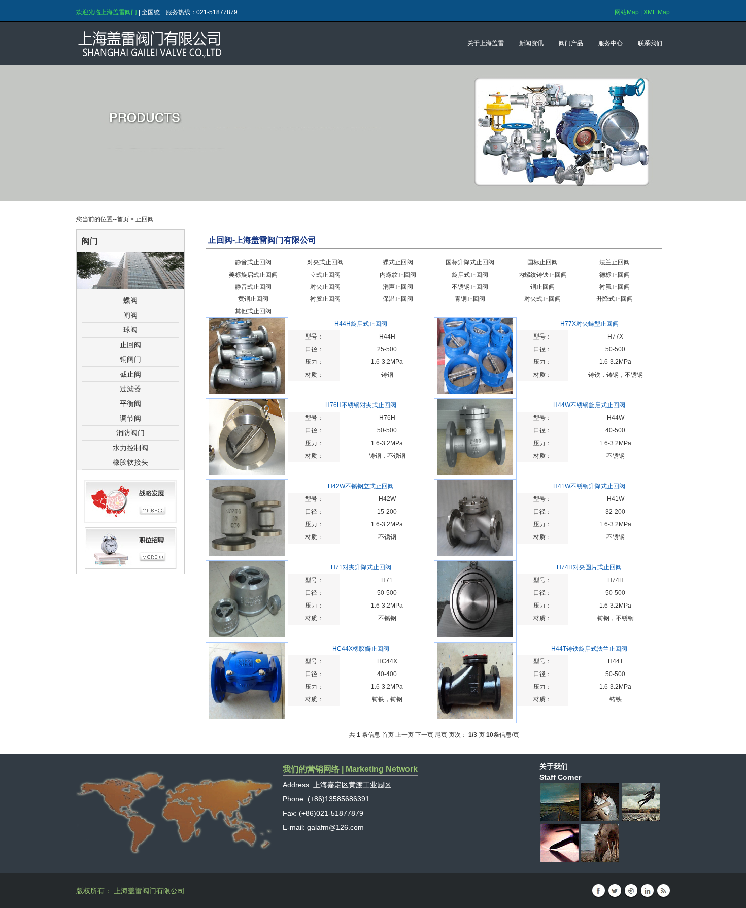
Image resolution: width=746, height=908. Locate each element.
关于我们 (553, 766)
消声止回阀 (398, 286)
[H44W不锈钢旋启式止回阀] (475, 473)
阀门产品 (571, 43)
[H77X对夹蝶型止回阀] (475, 391)
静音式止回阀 (253, 262)
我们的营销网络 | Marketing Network (350, 769)
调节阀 (130, 418)
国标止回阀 (542, 262)
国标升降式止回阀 (470, 262)
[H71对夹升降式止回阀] (247, 635)
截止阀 (130, 374)
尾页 (441, 734)
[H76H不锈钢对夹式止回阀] (247, 473)
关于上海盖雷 (485, 43)
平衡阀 (130, 403)
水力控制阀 (130, 448)
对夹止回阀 (325, 286)
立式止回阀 (325, 274)
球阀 (130, 330)
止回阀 (130, 345)
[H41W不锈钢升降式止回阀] (475, 554)
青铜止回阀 (470, 298)
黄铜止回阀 (253, 298)
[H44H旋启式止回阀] (247, 391)
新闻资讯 (531, 43)
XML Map (656, 12)
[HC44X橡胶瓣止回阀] (247, 716)
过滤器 (130, 389)
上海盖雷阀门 (195, 44)
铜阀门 (130, 359)
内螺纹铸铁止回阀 (542, 274)
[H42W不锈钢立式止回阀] (247, 554)
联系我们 (650, 43)
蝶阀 (130, 300)
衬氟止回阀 (614, 286)
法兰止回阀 (614, 262)
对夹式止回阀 (325, 262)
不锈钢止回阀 (470, 286)
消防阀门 (130, 433)
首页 (123, 219)
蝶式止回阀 (398, 262)
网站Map (627, 12)
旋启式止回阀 (470, 274)
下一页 (424, 734)
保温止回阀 (398, 298)
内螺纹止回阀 (398, 274)
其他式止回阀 (253, 311)
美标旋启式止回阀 (253, 274)
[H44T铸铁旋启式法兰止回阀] (475, 716)
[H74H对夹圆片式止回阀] (475, 635)
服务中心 (610, 43)
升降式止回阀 (614, 298)
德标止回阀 (614, 274)
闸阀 (130, 315)
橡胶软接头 (130, 462)
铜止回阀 (542, 286)
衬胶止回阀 (325, 298)
